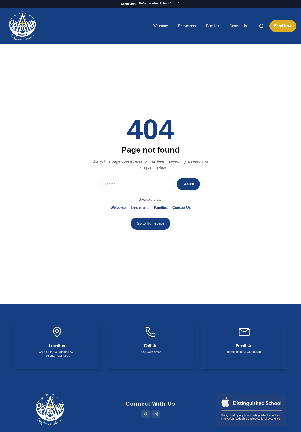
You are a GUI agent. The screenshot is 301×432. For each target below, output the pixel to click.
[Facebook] (145, 414)
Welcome (160, 26)
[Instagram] (155, 414)
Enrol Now (283, 26)
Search (188, 184)
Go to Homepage (150, 223)
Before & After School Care (158, 3)
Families (212, 26)
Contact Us (238, 26)
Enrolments (187, 26)
